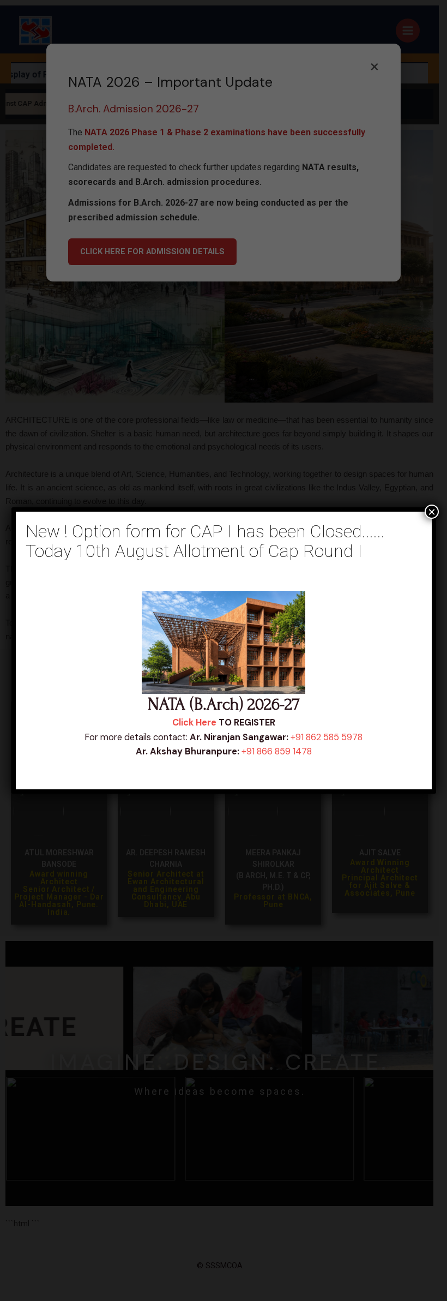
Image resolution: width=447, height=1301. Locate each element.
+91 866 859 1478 (276, 751)
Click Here (194, 722)
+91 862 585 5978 (327, 737)
